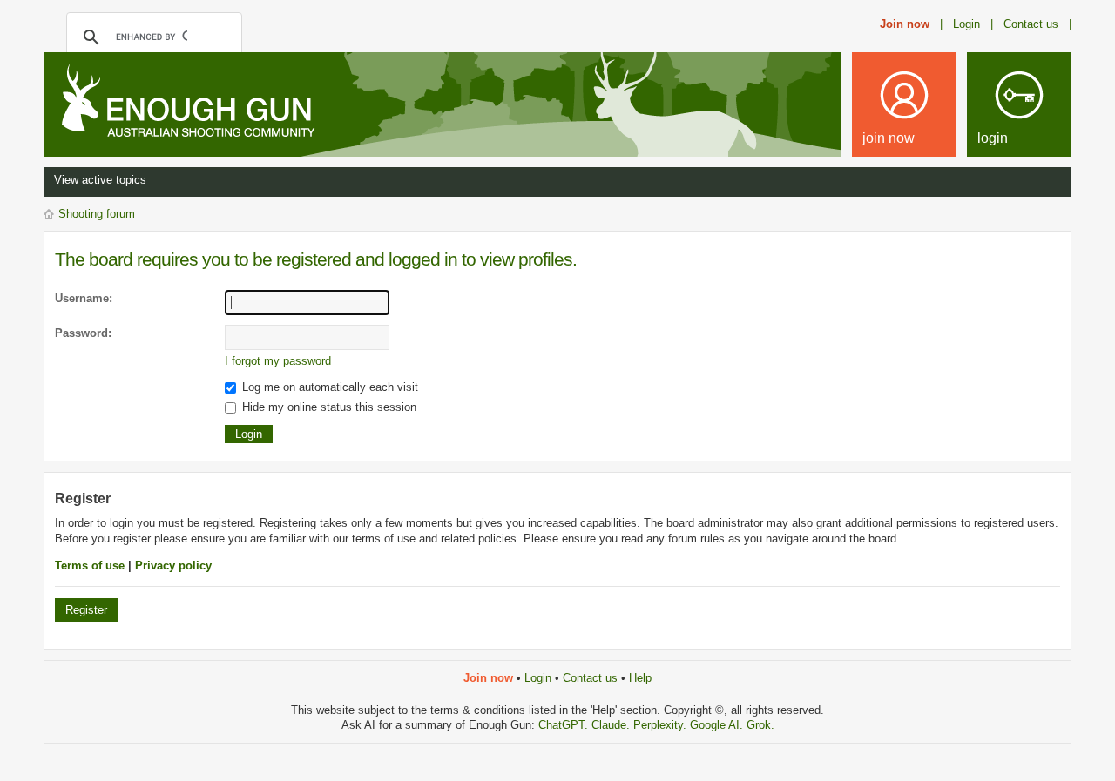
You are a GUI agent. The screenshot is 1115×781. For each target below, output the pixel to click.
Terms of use (90, 565)
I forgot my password (278, 360)
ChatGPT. (564, 724)
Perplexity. (661, 724)
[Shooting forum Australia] (184, 102)
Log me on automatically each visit (328, 387)
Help (640, 677)
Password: (83, 333)
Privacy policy (173, 565)
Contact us (590, 677)
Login (537, 677)
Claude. (612, 724)
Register (86, 609)
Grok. (760, 724)
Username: (83, 298)
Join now (904, 23)
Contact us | (1037, 23)
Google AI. (718, 724)
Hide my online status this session (327, 407)
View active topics (100, 179)
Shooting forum (96, 213)
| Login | (966, 23)
